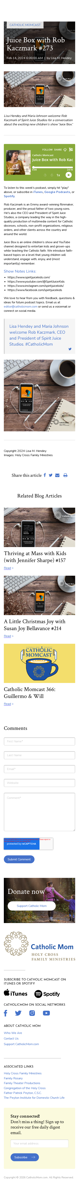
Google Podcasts (57, 192)
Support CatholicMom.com (21, 1044)
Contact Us (11, 1038)
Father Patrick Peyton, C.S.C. (23, 1093)
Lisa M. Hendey (61, 58)
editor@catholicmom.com (20, 306)
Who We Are (13, 1033)
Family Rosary (13, 1078)
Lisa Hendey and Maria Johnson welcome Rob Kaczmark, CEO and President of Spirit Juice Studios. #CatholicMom (39, 335)
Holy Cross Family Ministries (23, 1073)
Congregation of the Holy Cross (25, 1088)
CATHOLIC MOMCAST (25, 25)
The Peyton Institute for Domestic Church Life (34, 1098)
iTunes (38, 192)
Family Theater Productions (22, 1083)
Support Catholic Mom (32, 906)
